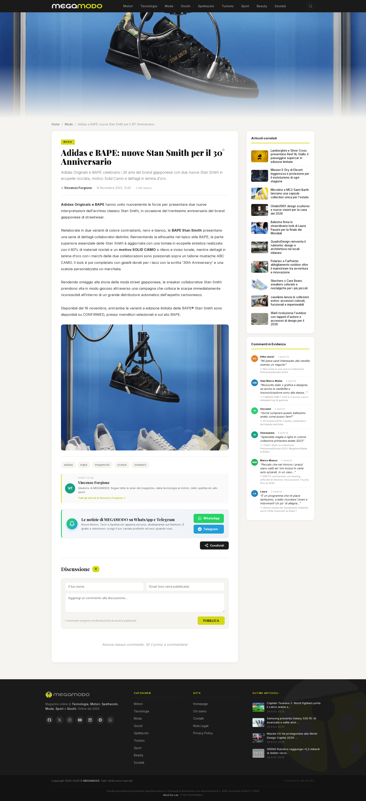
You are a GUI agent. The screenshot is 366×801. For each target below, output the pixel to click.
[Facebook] (49, 720)
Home (56, 124)
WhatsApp (211, 518)
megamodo (102, 464)
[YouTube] (80, 720)
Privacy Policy (203, 733)
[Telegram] (100, 720)
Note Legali (200, 726)
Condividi (217, 545)
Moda (169, 6)
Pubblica (211, 620)
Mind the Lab (170, 795)
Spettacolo (206, 6)
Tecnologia (148, 6)
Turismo (228, 6)
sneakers (140, 464)
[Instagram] (70, 720)
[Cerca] (310, 6)
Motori (128, 6)
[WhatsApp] (110, 720)
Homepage (200, 704)
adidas (68, 464)
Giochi (185, 6)
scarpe (122, 464)
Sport (245, 6)
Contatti (198, 718)
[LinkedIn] (90, 720)
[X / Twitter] (59, 720)
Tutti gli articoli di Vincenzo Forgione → (102, 497)
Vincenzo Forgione (78, 188)
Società (280, 6)
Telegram (210, 529)
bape (83, 464)
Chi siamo (200, 711)
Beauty (262, 6)
